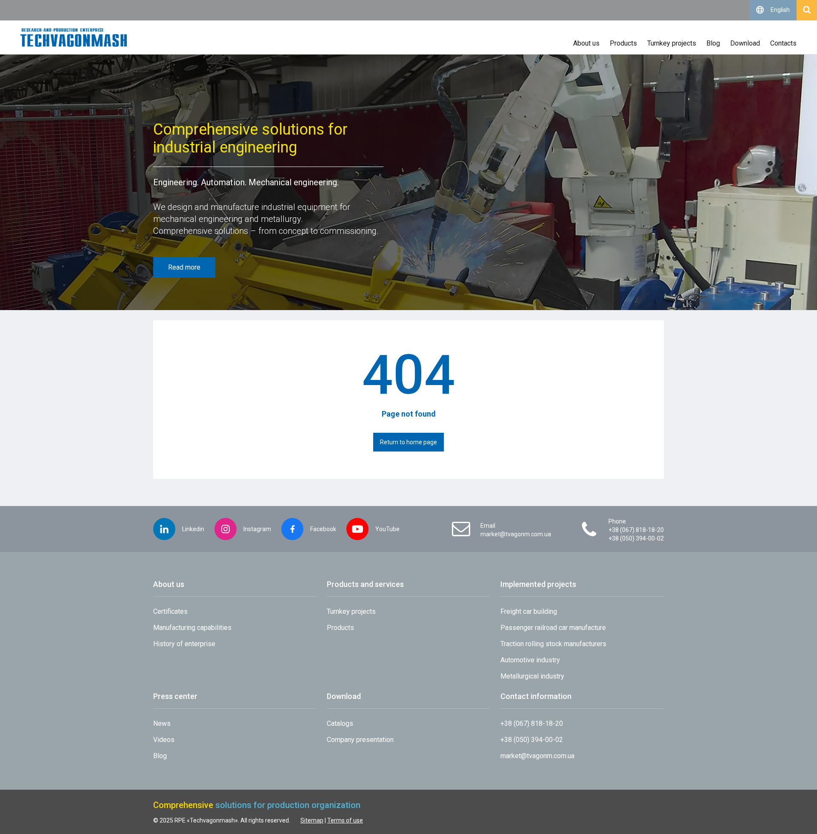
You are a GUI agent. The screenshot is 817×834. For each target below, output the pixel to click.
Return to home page (408, 442)
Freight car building (528, 611)
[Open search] (807, 10)
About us (586, 43)
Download (745, 43)
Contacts (783, 43)
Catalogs (340, 723)
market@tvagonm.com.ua (515, 534)
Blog (713, 43)
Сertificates (170, 611)
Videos (163, 740)
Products (623, 43)
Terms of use (345, 820)
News (162, 723)
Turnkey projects (671, 43)
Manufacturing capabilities (192, 628)
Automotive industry (530, 660)
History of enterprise (184, 644)
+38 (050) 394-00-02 (636, 538)
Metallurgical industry (532, 676)
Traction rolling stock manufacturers (553, 644)
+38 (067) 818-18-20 (636, 529)
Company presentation (360, 740)
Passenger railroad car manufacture (553, 628)
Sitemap (311, 820)
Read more (184, 267)
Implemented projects (538, 584)
